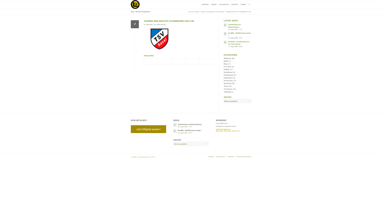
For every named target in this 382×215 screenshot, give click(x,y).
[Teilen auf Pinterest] (179, 62)
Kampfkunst (228, 72)
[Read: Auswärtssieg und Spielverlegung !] (225, 25)
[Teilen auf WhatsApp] (165, 62)
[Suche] (249, 4)
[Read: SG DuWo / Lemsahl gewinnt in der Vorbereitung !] (225, 42)
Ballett (226, 61)
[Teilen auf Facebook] (151, 62)
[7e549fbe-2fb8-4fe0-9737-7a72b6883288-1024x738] (135, 24)
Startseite (227, 83)
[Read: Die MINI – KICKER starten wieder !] (225, 34)
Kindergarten (228, 75)
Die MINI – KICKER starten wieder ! (190, 130)
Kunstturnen (228, 80)
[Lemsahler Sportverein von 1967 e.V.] (135, 4)
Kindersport (228, 77)
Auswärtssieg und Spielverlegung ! (190, 124)
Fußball (226, 69)
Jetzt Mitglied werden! (148, 129)
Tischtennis (228, 89)
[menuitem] (205, 4)
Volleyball (227, 91)
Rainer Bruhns (161, 24)
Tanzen (226, 86)
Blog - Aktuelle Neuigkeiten (140, 11)
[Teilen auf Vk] (193, 62)
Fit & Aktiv (227, 66)
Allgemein (227, 58)
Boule (226, 64)
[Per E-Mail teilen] (207, 62)
